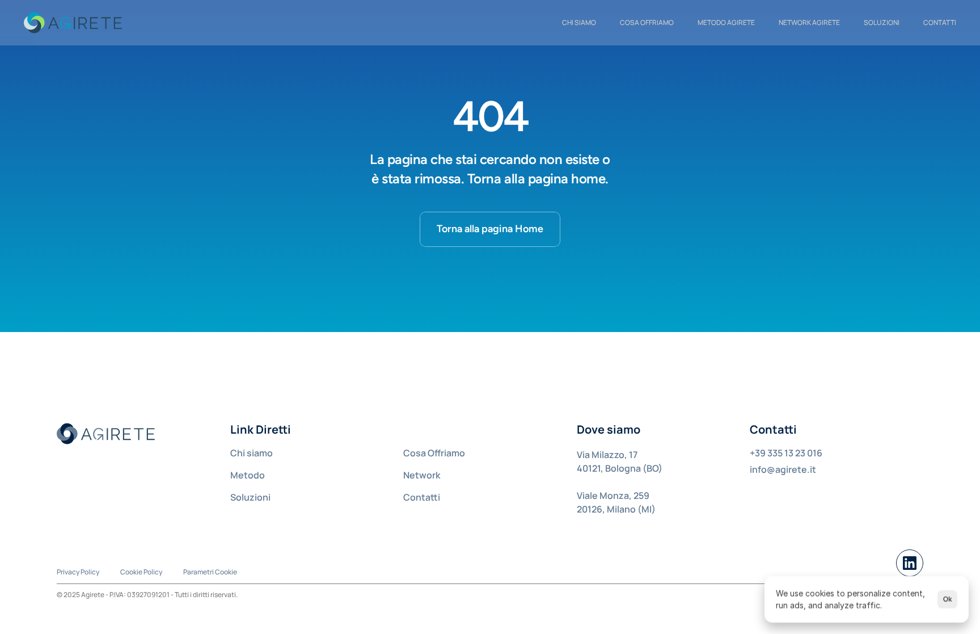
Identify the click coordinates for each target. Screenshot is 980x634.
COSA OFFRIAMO (647, 22)
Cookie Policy (141, 572)
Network (421, 475)
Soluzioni (881, 22)
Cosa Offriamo (434, 453)
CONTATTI (939, 22)
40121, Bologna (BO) (619, 468)
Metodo (247, 475)
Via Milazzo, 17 (607, 454)
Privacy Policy (78, 572)
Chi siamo (251, 453)
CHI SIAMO (579, 22)
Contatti (421, 497)
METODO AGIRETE (726, 22)
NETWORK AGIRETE (809, 22)
